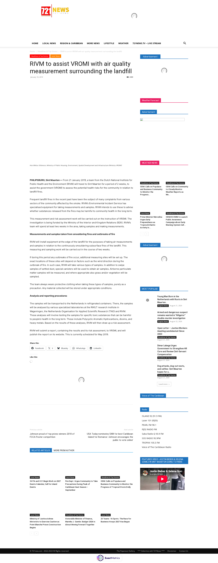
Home (35, 43)
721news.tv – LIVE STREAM (147, 43)
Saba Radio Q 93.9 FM (153, 433)
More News (93, 43)
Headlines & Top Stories (48, 51)
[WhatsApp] (53, 84)
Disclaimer (171, 551)
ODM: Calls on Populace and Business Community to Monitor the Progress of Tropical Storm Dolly (117, 484)
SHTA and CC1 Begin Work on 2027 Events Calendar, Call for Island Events (45, 484)
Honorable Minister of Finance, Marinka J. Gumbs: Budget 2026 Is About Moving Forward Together (80, 522)
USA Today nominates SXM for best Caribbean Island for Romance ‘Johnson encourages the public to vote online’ (110, 437)
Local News (49, 43)
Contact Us (183, 551)
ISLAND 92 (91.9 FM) (152, 416)
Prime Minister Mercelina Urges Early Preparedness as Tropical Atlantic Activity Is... (151, 222)
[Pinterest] (46, 84)
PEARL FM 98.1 (149, 425)
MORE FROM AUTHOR (64, 450)
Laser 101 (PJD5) (150, 420)
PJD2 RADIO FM (149, 429)
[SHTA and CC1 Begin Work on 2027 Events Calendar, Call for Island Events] (46, 467)
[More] (60, 84)
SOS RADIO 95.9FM (151, 438)
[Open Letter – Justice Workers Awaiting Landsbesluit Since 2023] (147, 332)
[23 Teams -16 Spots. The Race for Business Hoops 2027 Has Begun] (117, 505)
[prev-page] (32, 533)
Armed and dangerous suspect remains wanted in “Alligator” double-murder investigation (172, 315)
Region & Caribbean (71, 43)
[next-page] (36, 533)
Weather (123, 43)
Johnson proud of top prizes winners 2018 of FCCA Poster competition (52, 435)
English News (163, 306)
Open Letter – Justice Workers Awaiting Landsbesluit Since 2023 (172, 331)
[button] (184, 43)
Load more (163, 384)
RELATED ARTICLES (41, 450)
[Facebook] (33, 84)
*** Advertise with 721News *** (151, 551)
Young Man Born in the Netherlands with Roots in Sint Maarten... (172, 299)
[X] (40, 84)
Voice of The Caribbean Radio (156, 447)
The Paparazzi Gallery (126, 551)
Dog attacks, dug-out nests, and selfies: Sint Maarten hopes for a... (171, 369)
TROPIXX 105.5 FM (151, 442)
